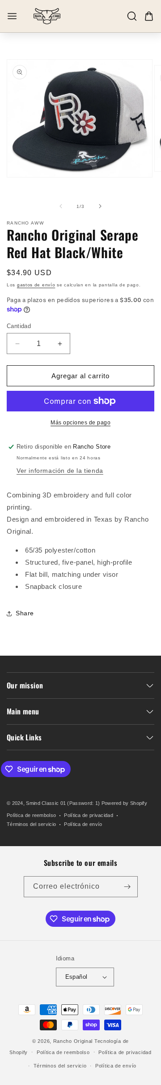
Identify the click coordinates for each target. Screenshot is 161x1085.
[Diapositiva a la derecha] (100, 206)
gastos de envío (36, 284)
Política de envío (83, 824)
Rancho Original (73, 1041)
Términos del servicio (31, 824)
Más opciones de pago (80, 422)
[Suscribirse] (127, 886)
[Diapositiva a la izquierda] (61, 206)
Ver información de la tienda (60, 470)
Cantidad (19, 326)
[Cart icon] (149, 16)
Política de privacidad (88, 815)
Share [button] (25, 613)
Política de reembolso (31, 815)
